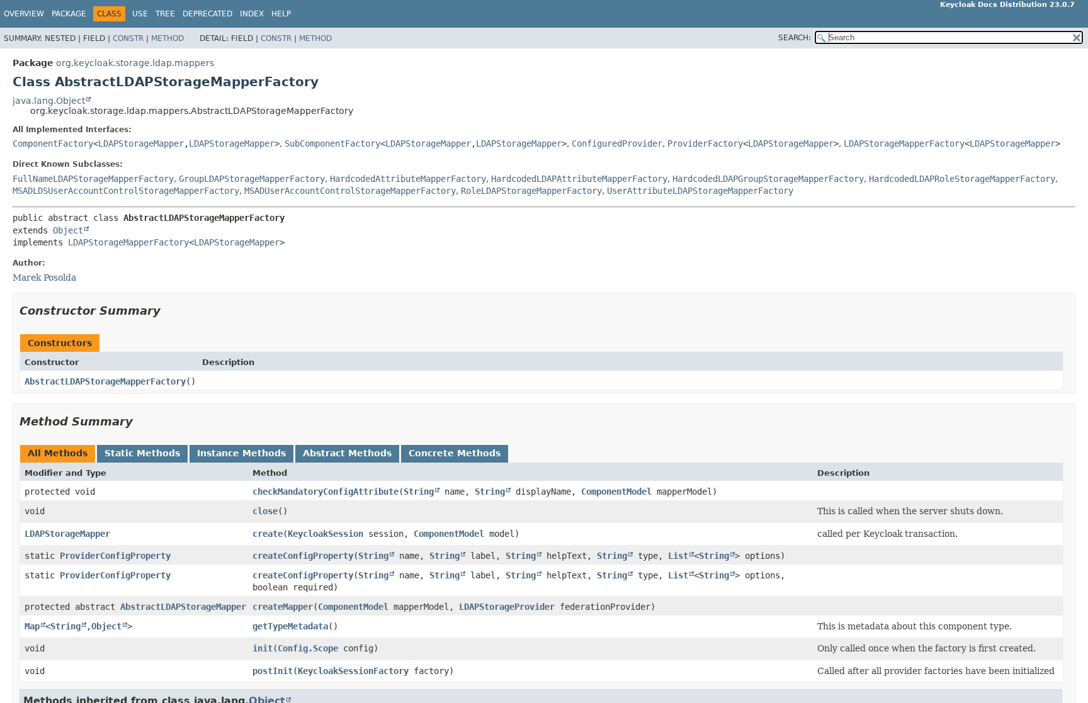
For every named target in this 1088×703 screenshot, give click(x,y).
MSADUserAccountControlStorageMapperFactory (350, 191)
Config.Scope (308, 648)
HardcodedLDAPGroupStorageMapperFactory (768, 179)
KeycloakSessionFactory (353, 671)
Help (281, 13)
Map (32, 626)
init (262, 648)
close (265, 511)
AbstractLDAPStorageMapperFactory (105, 381)
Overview (24, 13)
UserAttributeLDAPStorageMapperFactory (700, 191)
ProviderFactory (705, 143)
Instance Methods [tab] (241, 453)
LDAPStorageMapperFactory (904, 143)
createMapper (282, 607)
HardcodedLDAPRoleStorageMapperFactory (962, 179)
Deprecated (207, 13)
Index (252, 13)
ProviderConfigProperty (115, 556)
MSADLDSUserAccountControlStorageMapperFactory (126, 191)
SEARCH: (794, 37)
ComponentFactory (53, 143)
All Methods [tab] (58, 453)
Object (68, 230)
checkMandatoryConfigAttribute (325, 491)
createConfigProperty (302, 556)
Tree (165, 13)
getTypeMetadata (290, 626)
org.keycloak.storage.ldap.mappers (135, 63)
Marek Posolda (44, 278)
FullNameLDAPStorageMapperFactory (93, 179)
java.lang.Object (49, 101)
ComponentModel (616, 491)
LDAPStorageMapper (141, 143)
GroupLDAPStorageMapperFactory (252, 179)
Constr (128, 38)
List (678, 556)
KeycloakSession (325, 534)
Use (140, 13)
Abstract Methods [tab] (347, 453)
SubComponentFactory (332, 143)
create (267, 534)
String (419, 491)
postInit (272, 671)
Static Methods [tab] (142, 453)
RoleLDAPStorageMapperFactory (531, 191)
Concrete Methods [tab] (455, 453)
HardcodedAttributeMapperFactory (408, 179)
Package (69, 13)
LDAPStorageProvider (507, 607)
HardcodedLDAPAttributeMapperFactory (579, 179)
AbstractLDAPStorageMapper (183, 607)
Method (167, 38)
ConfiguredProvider (617, 143)
